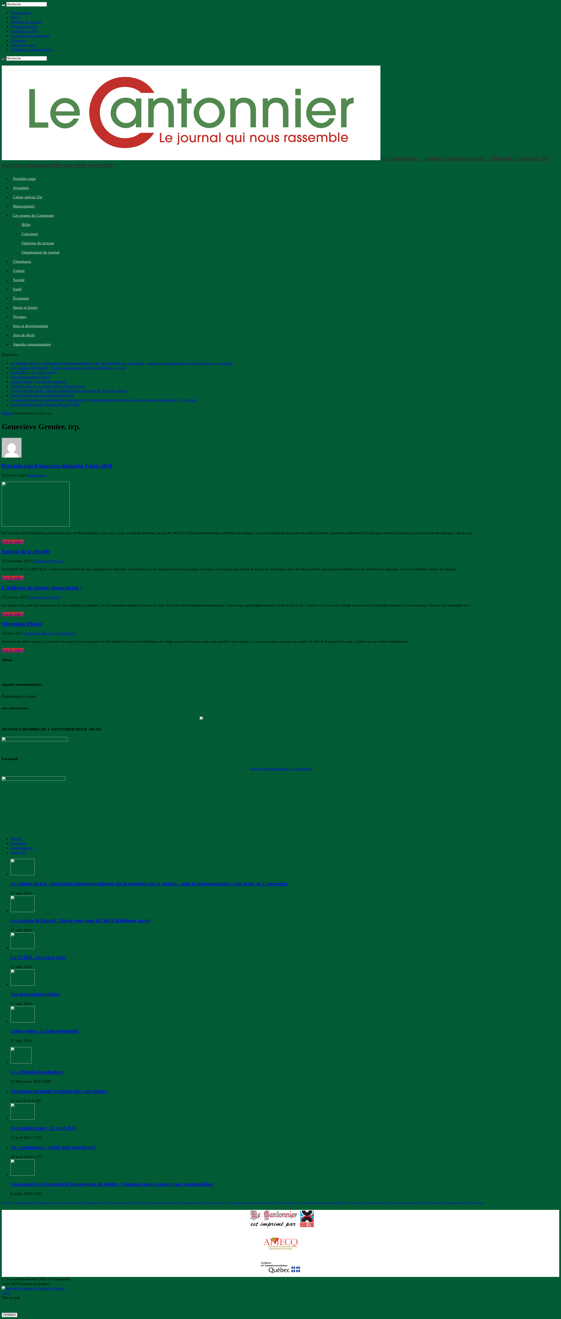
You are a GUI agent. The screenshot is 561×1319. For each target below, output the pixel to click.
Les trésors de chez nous (373, 1203)
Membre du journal (26, 22)
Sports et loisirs (25, 307)
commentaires (22, 848)
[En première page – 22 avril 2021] (23, 1118)
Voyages (19, 316)
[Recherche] (3, 5)
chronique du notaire (330, 1203)
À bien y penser (150, 1203)
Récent (16, 838)
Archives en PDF (24, 31)
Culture (19, 270)
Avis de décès (24, 335)
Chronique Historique (170, 1203)
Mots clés (18, 852)
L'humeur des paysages (50, 1203)
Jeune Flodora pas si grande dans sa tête (42, 395)
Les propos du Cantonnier (33, 215)
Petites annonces (24, 26)
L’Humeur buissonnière (25, 1203)
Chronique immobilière (75, 1203)
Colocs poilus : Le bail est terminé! (39, 381)
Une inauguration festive (30, 377)
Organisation (21, 13)
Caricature (30, 234)
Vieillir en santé (475, 1203)
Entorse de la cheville (26, 551)
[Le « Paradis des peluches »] (21, 1062)
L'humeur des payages (236, 1203)
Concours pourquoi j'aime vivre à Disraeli (407, 1203)
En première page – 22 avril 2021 (43, 1128)
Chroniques (22, 261)
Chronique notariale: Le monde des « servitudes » (59, 1091)
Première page (24, 178)
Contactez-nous (23, 45)
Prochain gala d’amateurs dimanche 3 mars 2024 (57, 466)
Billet (26, 224)
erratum (253, 1203)
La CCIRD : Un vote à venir (33, 372)
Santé (17, 289)
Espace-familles (311, 1203)
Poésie (280, 1203)
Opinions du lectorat (38, 243)
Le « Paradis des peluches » (37, 1071)
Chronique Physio (47, 561)
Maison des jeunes (192, 1203)
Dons (15, 17)
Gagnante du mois (267, 1203)
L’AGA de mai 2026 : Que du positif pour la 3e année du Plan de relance (69, 391)
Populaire (18, 843)
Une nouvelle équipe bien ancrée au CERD (45, 404)
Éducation (35, 475)
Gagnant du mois (293, 1203)
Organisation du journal (40, 252)
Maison (8, 413)
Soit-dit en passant (117, 1203)
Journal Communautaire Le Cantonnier (281, 769)
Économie (21, 298)
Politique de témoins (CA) (31, 49)
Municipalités (24, 206)
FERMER (10, 1315)
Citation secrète (437, 1203)
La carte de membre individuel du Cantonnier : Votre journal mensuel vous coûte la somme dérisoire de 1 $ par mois (104, 400)
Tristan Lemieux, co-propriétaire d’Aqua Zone (47, 386)
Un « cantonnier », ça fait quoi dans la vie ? (53, 1147)
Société (19, 280)
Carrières (18, 40)
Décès (345, 1203)
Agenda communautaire (32, 344)
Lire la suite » (13, 542)
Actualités (21, 188)
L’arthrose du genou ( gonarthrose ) (42, 587)
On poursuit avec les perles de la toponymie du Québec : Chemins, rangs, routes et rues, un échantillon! (112, 1184)
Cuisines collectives (97, 1203)
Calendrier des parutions (30, 36)
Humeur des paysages (213, 1203)
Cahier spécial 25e (27, 197)
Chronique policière (456, 1203)
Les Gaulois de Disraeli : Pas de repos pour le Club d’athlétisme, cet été (68, 368)
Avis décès (7, 1203)
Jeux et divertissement (30, 326)
